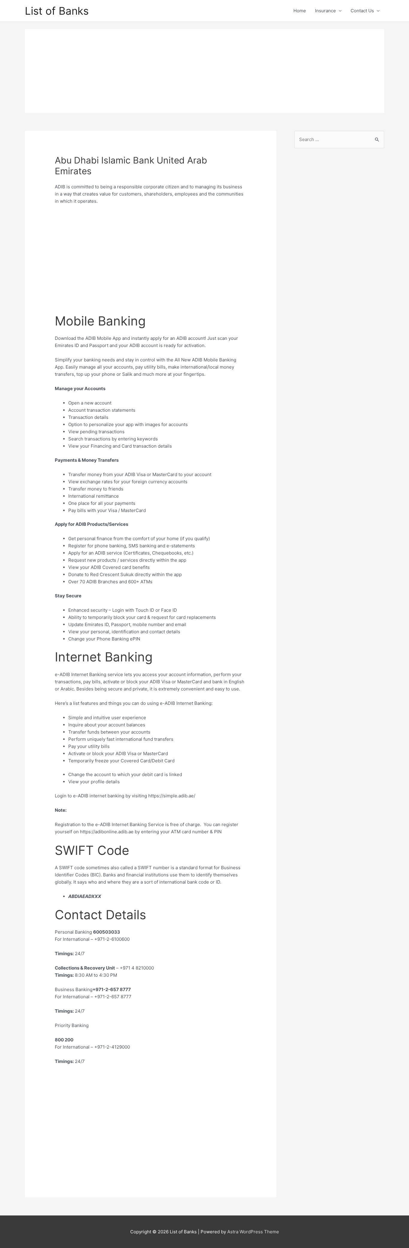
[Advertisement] (204, 71)
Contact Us (362, 10)
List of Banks (57, 10)
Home (299, 10)
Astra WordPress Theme (253, 1232)
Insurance (325, 10)
